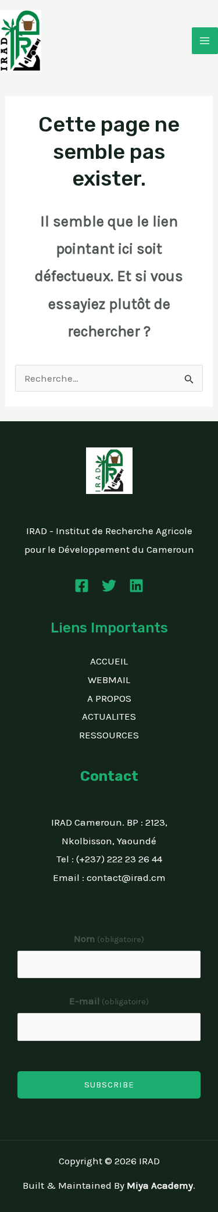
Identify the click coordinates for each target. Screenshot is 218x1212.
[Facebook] (81, 585)
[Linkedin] (136, 585)
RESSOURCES (109, 735)
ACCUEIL (109, 661)
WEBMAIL (109, 679)
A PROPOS (109, 698)
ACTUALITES (109, 716)
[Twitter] (109, 585)
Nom (109, 938)
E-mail (109, 1001)
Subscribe (109, 1084)
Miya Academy (160, 1185)
